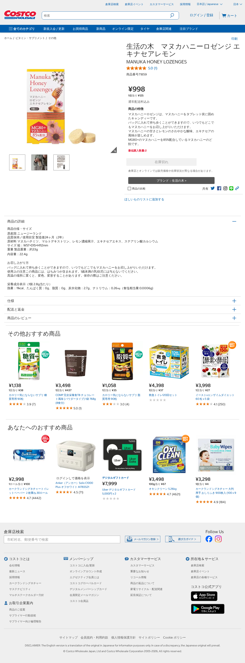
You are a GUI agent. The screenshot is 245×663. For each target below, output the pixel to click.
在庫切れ (161, 162)
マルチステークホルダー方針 (26, 595)
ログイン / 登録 (201, 15)
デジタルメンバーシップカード (88, 589)
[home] (20, 14)
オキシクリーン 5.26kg (162, 489)
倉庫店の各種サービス (204, 577)
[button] (174, 15)
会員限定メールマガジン (84, 595)
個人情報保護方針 (123, 637)
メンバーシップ (81, 559)
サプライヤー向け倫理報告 (25, 621)
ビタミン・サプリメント (30, 38)
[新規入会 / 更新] (65, 29)
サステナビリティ (20, 589)
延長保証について (141, 595)
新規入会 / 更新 (54, 29)
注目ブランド (189, 29)
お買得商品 (80, 29)
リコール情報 (138, 577)
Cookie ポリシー (174, 637)
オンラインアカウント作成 (86, 571)
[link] (212, 188)
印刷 (234, 38)
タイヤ (144, 29)
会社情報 (14, 565)
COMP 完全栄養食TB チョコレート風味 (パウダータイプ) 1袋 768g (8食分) (76, 399)
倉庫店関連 (164, 29)
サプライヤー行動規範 (22, 615)
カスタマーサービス (145, 559)
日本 (236, 4)
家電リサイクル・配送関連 (146, 589)
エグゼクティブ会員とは (84, 577)
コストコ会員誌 (79, 601)
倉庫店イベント (200, 571)
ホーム (8, 38)
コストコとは (19, 559)
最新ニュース (17, 571)
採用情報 (14, 577)
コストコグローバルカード (86, 583)
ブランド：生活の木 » (171, 180)
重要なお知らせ (139, 571)
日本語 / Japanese (208, 4)
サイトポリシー (149, 637)
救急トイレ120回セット (163, 395)
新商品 (100, 29)
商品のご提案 (17, 609)
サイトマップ (68, 637)
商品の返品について (142, 583)
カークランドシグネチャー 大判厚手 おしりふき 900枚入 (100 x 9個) (216, 492)
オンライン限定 (123, 29)
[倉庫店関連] (172, 29)
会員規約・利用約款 (94, 637)
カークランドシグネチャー (25, 583)
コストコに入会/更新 (82, 565)
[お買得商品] (89, 29)
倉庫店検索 (14, 531)
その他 (52, 38)
